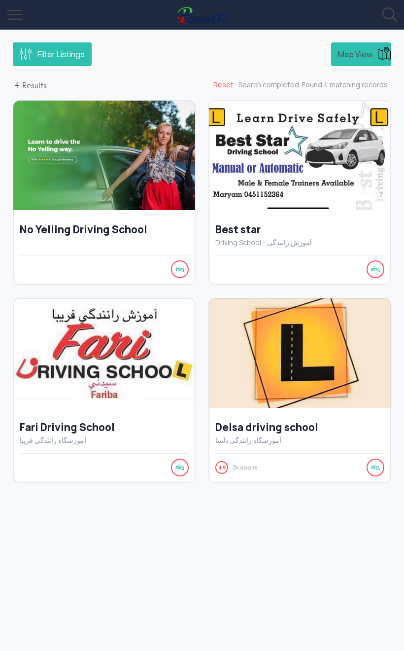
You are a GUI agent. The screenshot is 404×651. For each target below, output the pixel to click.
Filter (61, 54)
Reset (223, 84)
